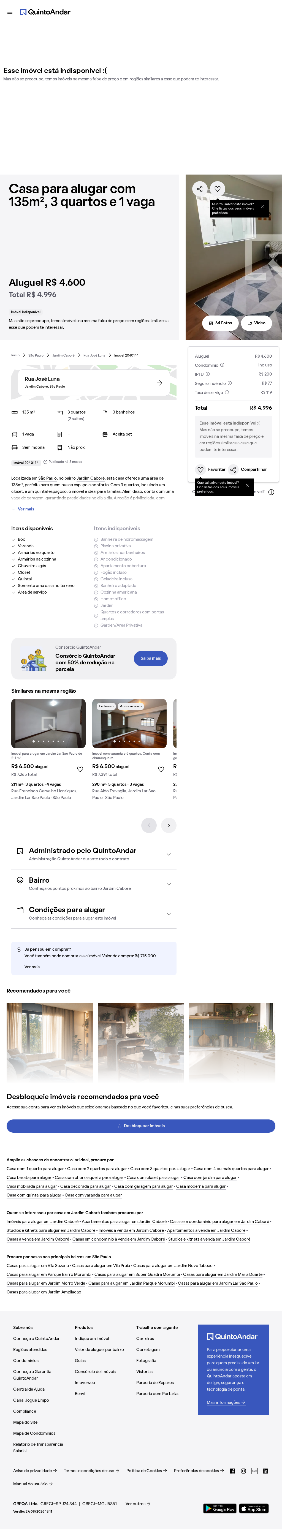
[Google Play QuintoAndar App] (220, 1508)
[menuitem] (15, 355)
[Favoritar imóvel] (217, 189)
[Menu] (9, 12)
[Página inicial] (45, 12)
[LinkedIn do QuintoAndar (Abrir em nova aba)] (265, 1471)
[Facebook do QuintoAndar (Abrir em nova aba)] (232, 1471)
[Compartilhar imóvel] (200, 189)
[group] (48, 751)
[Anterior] (149, 825)
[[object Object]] (262, 206)
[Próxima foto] (75, 723)
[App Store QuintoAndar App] (254, 1508)
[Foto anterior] (21, 723)
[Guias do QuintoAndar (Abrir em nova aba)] (254, 1471)
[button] (94, 854)
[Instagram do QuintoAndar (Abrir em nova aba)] (243, 1471)
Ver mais (26, 509)
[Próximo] (169, 825)
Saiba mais (151, 658)
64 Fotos (223, 323)
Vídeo (259, 323)
